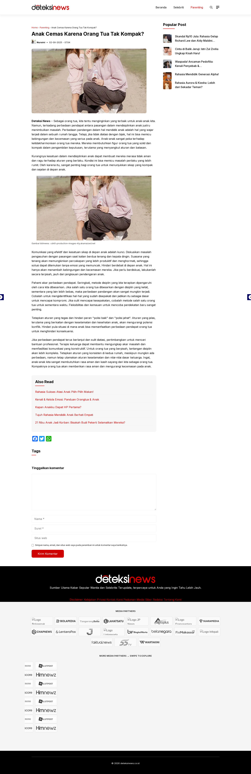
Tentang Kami (172, 599)
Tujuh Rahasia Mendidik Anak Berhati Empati (64, 415)
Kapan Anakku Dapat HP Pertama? (58, 407)
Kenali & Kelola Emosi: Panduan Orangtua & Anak (67, 399)
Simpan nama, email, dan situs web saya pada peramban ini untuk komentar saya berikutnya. (81, 545)
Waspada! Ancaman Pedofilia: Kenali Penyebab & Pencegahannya (194, 66)
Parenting (197, 7)
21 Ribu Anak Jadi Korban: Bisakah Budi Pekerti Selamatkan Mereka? (80, 422)
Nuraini (41, 42)
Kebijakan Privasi (95, 599)
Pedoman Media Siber (137, 599)
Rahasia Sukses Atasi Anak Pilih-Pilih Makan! (64, 391)
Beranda (161, 7)
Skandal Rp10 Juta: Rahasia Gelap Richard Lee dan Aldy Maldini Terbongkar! (196, 41)
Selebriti (178, 7)
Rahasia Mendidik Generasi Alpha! (197, 74)
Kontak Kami (114, 599)
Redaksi (158, 599)
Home (35, 27)
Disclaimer (76, 599)
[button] (211, 7)
